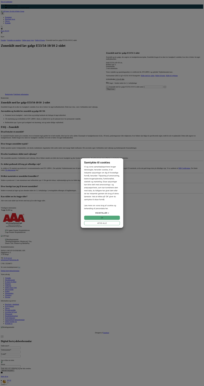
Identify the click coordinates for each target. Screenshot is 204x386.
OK (102, 218)
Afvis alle (102, 223)
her (106, 208)
